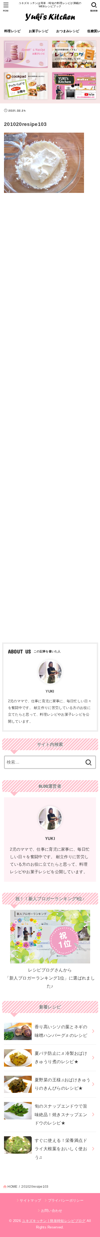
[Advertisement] (50, 416)
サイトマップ (30, 1200)
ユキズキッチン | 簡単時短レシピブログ (54, 1221)
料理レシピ (12, 31)
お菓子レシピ (39, 31)
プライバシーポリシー (65, 1200)
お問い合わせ (51, 1211)
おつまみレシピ (67, 31)
